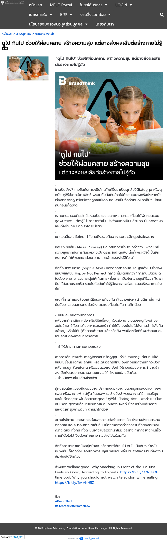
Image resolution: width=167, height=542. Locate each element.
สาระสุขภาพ (23, 33)
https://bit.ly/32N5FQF (139, 472)
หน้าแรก (7, 33)
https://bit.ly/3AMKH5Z (74, 482)
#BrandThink (64, 501)
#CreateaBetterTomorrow (72, 506)
